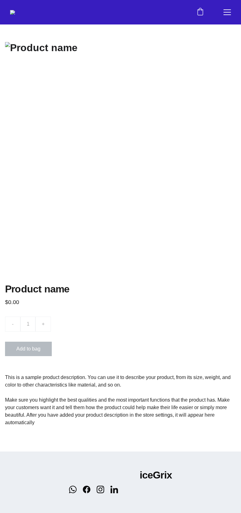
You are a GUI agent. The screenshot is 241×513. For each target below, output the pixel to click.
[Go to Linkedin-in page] (114, 489)
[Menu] (227, 12)
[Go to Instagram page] (103, 489)
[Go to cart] (200, 12)
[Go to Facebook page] (90, 489)
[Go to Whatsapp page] (76, 489)
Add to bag (28, 348)
